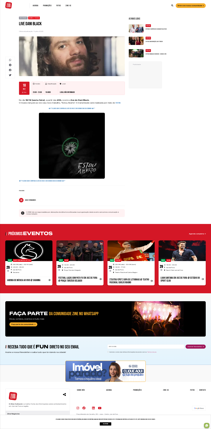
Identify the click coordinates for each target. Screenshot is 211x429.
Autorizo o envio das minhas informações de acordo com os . (133, 352)
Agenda (35, 5)
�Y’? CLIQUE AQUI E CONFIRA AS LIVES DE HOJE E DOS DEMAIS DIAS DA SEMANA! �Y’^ (72, 108)
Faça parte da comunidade (22, 324)
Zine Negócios (13, 414)
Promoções (47, 5)
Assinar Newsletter (195, 346)
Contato (202, 390)
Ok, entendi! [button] (105, 424)
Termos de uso (152, 352)
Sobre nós (81, 390)
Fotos (58, 5)
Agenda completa (197, 234)
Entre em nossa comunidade (190, 5)
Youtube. (118, 103)
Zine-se (68, 5)
